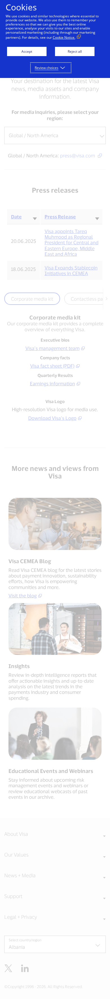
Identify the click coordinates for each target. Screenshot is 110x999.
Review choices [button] (46, 67)
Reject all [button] (75, 51)
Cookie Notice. (64, 37)
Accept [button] (26, 51)
